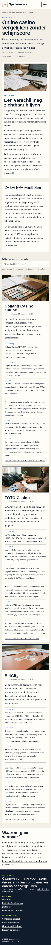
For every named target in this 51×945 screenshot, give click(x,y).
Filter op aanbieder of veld (15, 259)
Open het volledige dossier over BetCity (19, 819)
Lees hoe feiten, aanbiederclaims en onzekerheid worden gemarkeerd (24, 861)
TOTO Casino (17, 498)
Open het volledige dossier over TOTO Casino (22, 638)
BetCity (11, 676)
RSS (13, 942)
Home (4, 13)
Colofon (5, 942)
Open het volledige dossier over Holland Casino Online (25, 460)
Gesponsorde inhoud (12, 926)
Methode (6, 906)
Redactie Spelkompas (16, 56)
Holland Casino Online (19, 308)
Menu (45, 4)
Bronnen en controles (12, 910)
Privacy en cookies (11, 929)
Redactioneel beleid (11, 922)
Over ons (6, 899)
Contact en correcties (12, 918)
